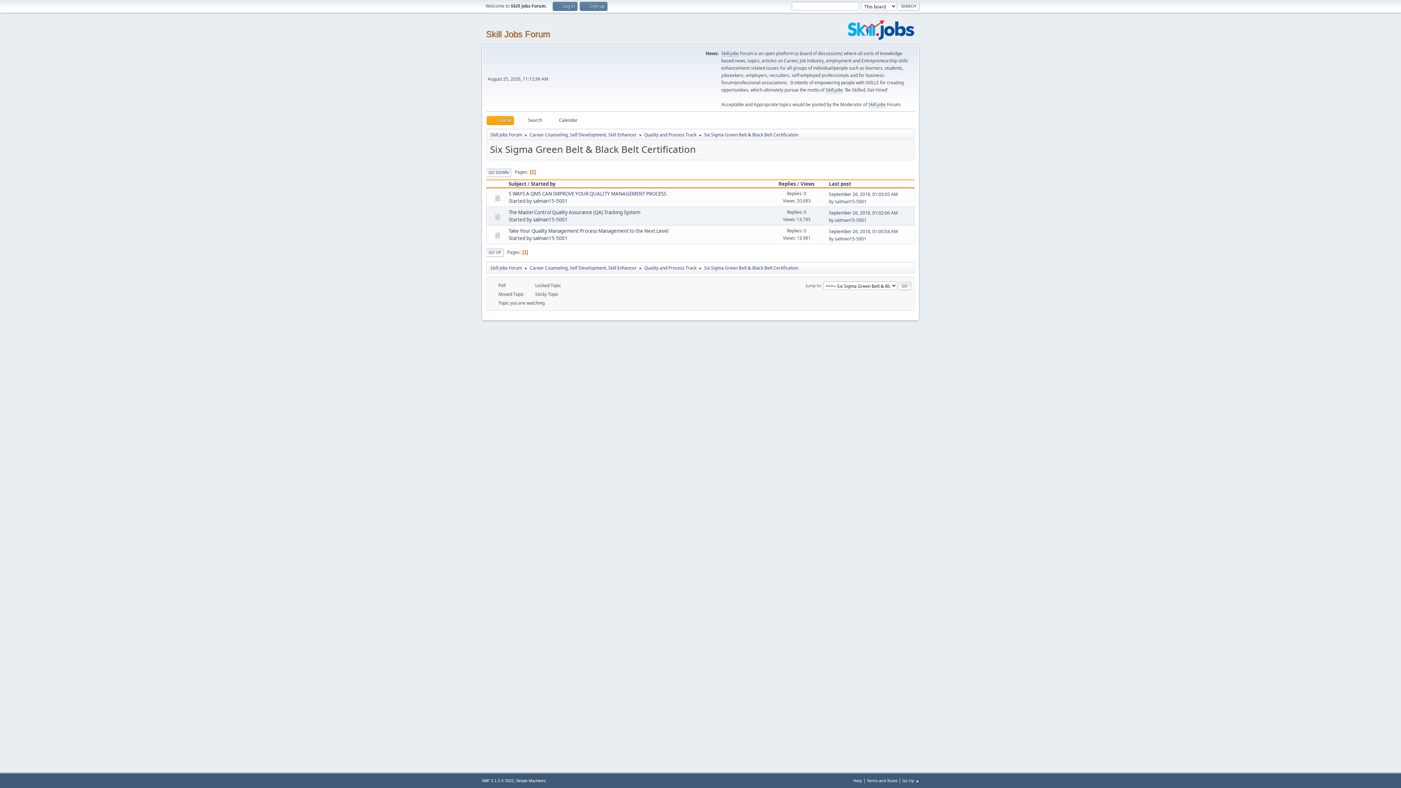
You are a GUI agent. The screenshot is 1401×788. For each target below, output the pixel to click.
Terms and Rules (882, 780)
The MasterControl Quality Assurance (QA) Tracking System (574, 212)
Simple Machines (531, 781)
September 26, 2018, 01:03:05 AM (863, 194)
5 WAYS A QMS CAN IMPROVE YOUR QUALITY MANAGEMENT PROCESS (587, 193)
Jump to (813, 285)
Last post (840, 184)
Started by (543, 184)
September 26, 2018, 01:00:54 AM (863, 231)
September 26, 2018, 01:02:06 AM (863, 213)
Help (857, 780)
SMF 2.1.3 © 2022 (498, 781)
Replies (787, 184)
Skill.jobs (730, 53)
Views (807, 184)
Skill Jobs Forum (518, 34)
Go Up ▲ (910, 780)
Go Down (499, 172)
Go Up (495, 252)
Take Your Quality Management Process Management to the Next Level (588, 231)
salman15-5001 (550, 201)
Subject (517, 184)
